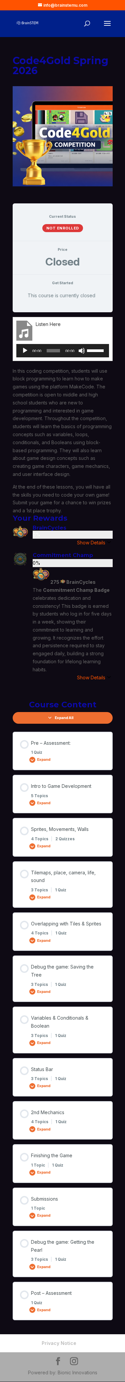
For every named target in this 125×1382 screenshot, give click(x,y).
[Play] (25, 350)
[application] (62, 350)
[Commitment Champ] (20, 562)
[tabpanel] (63, 504)
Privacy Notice (59, 1343)
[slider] (96, 350)
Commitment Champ (63, 555)
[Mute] (81, 350)
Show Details (91, 542)
